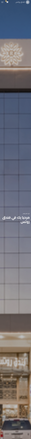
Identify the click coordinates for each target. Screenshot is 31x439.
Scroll (2, 431)
